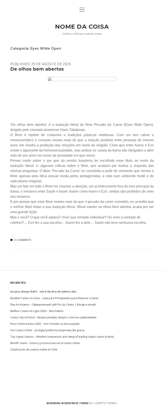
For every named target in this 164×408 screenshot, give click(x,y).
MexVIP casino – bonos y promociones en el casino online (45, 343)
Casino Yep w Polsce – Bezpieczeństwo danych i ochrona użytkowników (53, 317)
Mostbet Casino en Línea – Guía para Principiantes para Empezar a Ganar (54, 298)
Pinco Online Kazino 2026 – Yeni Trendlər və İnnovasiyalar (45, 324)
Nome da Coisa (82, 26)
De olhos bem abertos (37, 69)
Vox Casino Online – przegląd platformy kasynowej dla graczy (47, 330)
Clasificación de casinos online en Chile (33, 349)
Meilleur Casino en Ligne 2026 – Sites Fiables (36, 311)
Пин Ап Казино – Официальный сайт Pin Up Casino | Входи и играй (53, 304)
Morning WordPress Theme (68, 403)
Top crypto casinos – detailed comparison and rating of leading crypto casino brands (62, 336)
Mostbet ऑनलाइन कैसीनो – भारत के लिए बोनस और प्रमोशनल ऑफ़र (43, 292)
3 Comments (22, 240)
